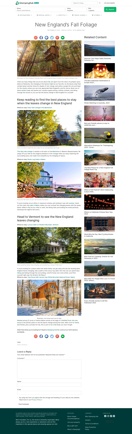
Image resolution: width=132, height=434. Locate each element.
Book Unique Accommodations (73, 417)
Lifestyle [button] (62, 15)
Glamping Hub (80, 30)
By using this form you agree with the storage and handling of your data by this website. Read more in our (49, 399)
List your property (109, 3)
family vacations (22, 345)
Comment (21, 358)
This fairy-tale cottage (24, 151)
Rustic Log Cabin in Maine (36, 159)
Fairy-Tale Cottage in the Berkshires (40, 107)
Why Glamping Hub (91, 416)
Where (19, 8)
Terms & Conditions (91, 423)
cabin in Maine (34, 205)
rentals (23, 90)
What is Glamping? (73, 429)
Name (19, 381)
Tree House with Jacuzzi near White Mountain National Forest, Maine (51, 277)
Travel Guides (79, 15)
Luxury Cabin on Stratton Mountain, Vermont (43, 225)
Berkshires (56, 151)
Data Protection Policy (90, 428)
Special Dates (44, 15)
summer (71, 203)
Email (19, 389)
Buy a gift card (72, 426)
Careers (87, 420)
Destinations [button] (25, 15)
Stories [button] (97, 15)
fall (49, 82)
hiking (19, 273)
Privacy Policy (36, 400)
